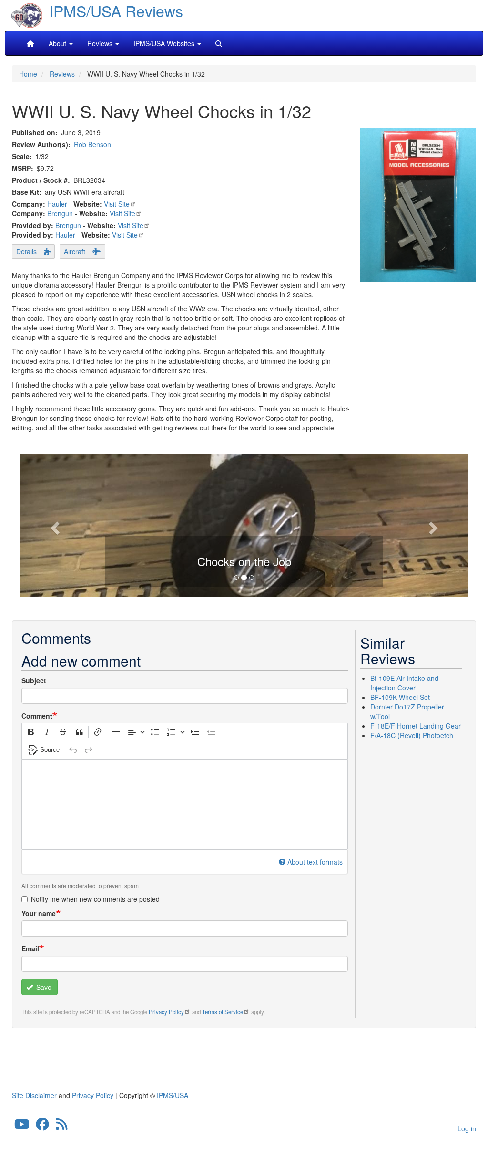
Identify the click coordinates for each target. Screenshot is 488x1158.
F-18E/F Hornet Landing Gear (415, 725)
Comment (36, 715)
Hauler (57, 204)
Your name (38, 913)
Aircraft (74, 251)
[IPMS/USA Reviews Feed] (62, 1126)
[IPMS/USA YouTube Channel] (22, 1126)
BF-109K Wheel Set (400, 697)
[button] (53, 525)
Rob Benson (92, 144)
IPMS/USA (172, 1095)
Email (30, 948)
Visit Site (117, 204)
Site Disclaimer (34, 1095)
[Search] (218, 43)
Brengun (60, 213)
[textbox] (184, 804)
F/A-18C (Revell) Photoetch (411, 735)
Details (26, 251)
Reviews (62, 74)
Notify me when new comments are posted (95, 899)
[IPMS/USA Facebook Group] (42, 1126)
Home (28, 74)
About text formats (315, 862)
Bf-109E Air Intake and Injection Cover (404, 682)
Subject (33, 680)
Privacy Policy (166, 1012)
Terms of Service (222, 1012)
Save (42, 987)
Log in (467, 1128)
